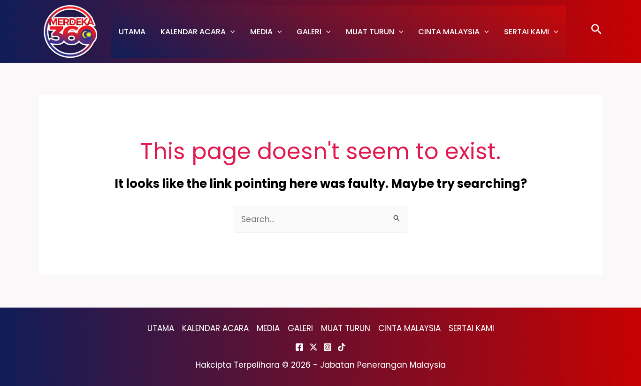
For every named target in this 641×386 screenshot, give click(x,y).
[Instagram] (327, 347)
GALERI (309, 31)
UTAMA (132, 31)
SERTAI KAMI (526, 31)
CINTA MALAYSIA (449, 31)
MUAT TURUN (370, 31)
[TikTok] (341, 347)
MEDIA (261, 31)
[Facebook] (299, 347)
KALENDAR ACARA (193, 31)
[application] (230, 31)
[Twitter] (313, 347)
